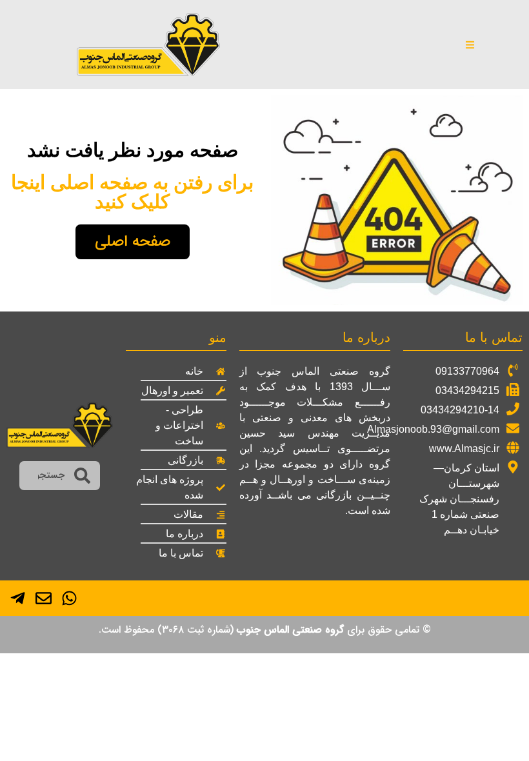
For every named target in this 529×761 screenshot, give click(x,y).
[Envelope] (43, 598)
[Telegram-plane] (17, 598)
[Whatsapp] (69, 598)
